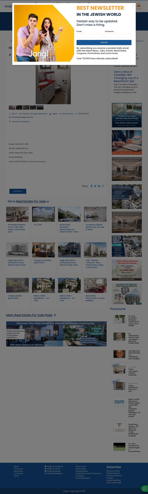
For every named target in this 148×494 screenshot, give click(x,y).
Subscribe (104, 42)
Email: (79, 31)
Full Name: (109, 31)
